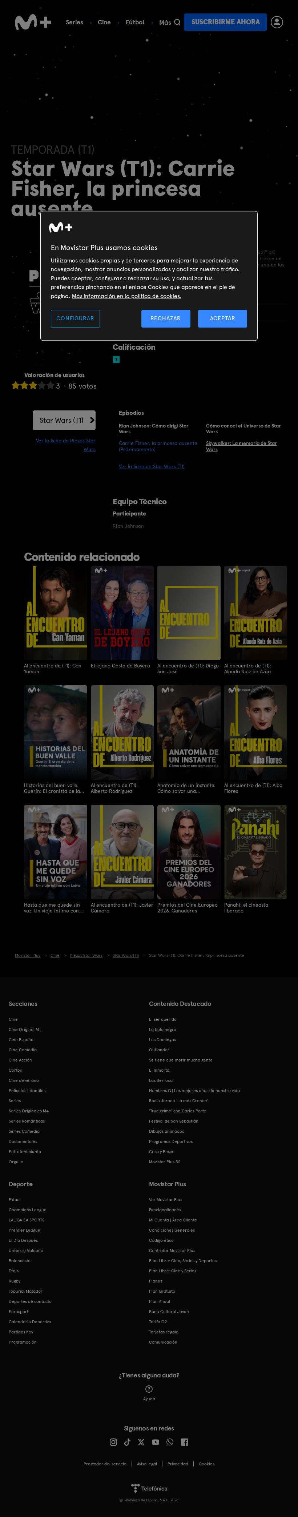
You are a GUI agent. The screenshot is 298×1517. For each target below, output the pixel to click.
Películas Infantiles (27, 1090)
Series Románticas (27, 1121)
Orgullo (16, 1161)
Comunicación (163, 1342)
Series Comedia (24, 1131)
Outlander (159, 1049)
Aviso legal (147, 1463)
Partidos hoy (21, 1332)
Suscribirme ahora (226, 22)
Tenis (14, 1270)
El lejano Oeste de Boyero (120, 666)
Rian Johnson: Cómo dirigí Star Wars (154, 429)
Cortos (15, 1070)
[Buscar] (177, 22)
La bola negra (162, 1029)
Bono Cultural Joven (169, 1311)
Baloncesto (20, 1260)
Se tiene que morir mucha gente (181, 1060)
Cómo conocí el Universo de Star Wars (243, 429)
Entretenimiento (25, 1151)
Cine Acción (20, 1060)
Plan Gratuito (162, 1291)
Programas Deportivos (171, 1141)
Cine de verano (24, 1080)
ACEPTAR (222, 318)
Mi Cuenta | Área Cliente (173, 1220)
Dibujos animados (166, 1131)
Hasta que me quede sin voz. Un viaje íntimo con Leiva (52, 908)
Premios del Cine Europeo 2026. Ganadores (187, 908)
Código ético (161, 1240)
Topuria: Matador (26, 1291)
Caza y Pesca (161, 1151)
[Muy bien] (51, 385)
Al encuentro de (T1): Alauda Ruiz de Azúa (247, 668)
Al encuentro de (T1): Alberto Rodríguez (114, 788)
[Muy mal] (16, 385)
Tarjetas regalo (163, 1332)
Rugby (14, 1281)
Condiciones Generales (172, 1230)
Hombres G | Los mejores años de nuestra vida (194, 1090)
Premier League (24, 1230)
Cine (104, 22)
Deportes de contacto (30, 1301)
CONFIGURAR (75, 318)
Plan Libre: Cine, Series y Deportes (183, 1260)
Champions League (28, 1209)
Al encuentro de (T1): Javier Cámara (122, 908)
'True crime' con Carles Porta (177, 1110)
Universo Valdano (26, 1250)
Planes (155, 1281)
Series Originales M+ (29, 1110)
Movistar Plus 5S (164, 1161)
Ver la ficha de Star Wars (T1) (152, 466)
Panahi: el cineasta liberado (246, 908)
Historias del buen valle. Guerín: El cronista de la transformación (52, 788)
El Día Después (23, 1240)
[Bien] (42, 385)
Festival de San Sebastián (173, 1121)
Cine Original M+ (25, 1029)
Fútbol (135, 22)
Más (165, 22)
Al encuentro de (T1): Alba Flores (253, 788)
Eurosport (18, 1311)
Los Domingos (162, 1039)
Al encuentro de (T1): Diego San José (188, 668)
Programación (23, 1342)
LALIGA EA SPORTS (26, 1220)
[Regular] (33, 385)
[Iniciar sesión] (277, 22)
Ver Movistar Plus (165, 1199)
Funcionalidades (165, 1209)
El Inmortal (159, 1070)
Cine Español (22, 1039)
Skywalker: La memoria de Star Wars (241, 446)
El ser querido (163, 1019)
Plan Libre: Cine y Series (172, 1270)
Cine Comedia (23, 1049)
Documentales (23, 1141)
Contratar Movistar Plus (172, 1250)
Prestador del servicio (105, 1463)
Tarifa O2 (158, 1321)
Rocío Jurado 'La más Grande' (178, 1100)
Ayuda (149, 1398)
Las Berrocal (161, 1080)
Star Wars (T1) (62, 420)
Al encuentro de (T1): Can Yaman (52, 668)
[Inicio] (33, 22)
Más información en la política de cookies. (126, 296)
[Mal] (24, 385)
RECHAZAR (165, 318)
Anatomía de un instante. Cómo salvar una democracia (186, 788)
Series (74, 22)
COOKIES (206, 1463)
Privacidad (178, 1463)
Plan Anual (159, 1301)
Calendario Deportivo (30, 1321)
